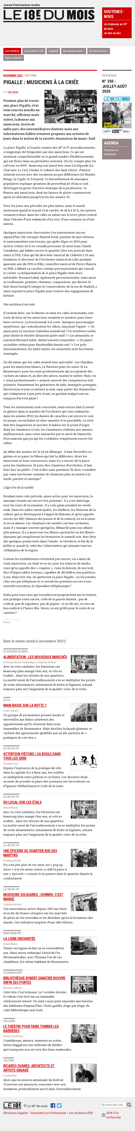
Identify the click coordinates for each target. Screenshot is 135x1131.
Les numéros (12, 51)
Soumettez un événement (48, 1113)
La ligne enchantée (19, 938)
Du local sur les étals (22, 802)
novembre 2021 (13, 75)
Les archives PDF (34, 51)
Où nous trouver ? (98, 51)
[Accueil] (48, 14)
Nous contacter (13, 57)
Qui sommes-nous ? (73, 51)
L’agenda (53, 51)
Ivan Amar (13, 92)
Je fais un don (112, 33)
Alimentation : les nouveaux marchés (35, 657)
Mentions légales (15, 1113)
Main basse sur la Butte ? (25, 705)
